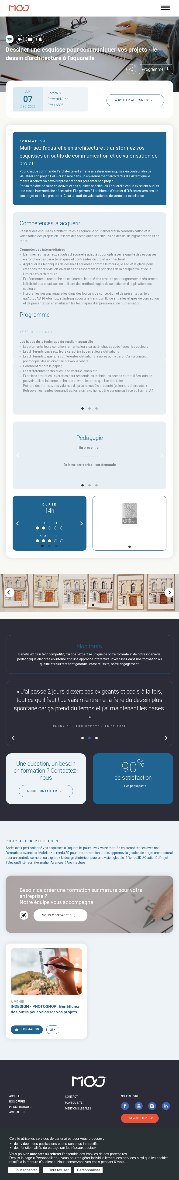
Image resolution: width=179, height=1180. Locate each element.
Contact (71, 1096)
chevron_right (166, 361)
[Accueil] (19, 8)
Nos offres (17, 1101)
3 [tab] (96, 408)
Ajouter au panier (131, 100)
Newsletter (138, 1118)
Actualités (17, 1112)
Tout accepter (25, 1170)
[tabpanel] (89, 361)
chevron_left (13, 361)
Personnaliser (88, 1170)
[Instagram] (152, 1105)
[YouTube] (139, 1105)
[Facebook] (125, 1105)
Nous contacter (42, 791)
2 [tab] (89, 408)
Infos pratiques (20, 1107)
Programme (156, 69)
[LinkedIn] (166, 1105)
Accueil (14, 1096)
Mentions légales (78, 1108)
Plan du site (74, 1102)
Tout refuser (58, 1170)
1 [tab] (82, 408)
